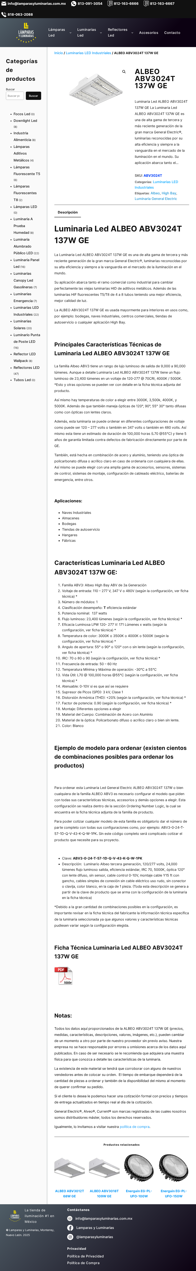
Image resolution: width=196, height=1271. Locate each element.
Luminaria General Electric (156, 199)
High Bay (169, 193)
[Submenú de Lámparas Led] (70, 33)
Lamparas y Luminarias (95, 1228)
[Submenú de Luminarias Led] (101, 33)
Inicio (58, 53)
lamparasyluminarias (96, 1237)
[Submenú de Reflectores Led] (132, 33)
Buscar (10, 89)
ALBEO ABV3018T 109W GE (104, 1193)
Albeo (155, 193)
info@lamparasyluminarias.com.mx (103, 1218)
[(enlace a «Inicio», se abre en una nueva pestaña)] (15, 1216)
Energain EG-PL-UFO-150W (174, 1193)
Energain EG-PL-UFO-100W (139, 1193)
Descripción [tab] (68, 212)
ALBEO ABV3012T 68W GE (69, 1193)
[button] (124, 71)
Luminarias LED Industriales (88, 53)
